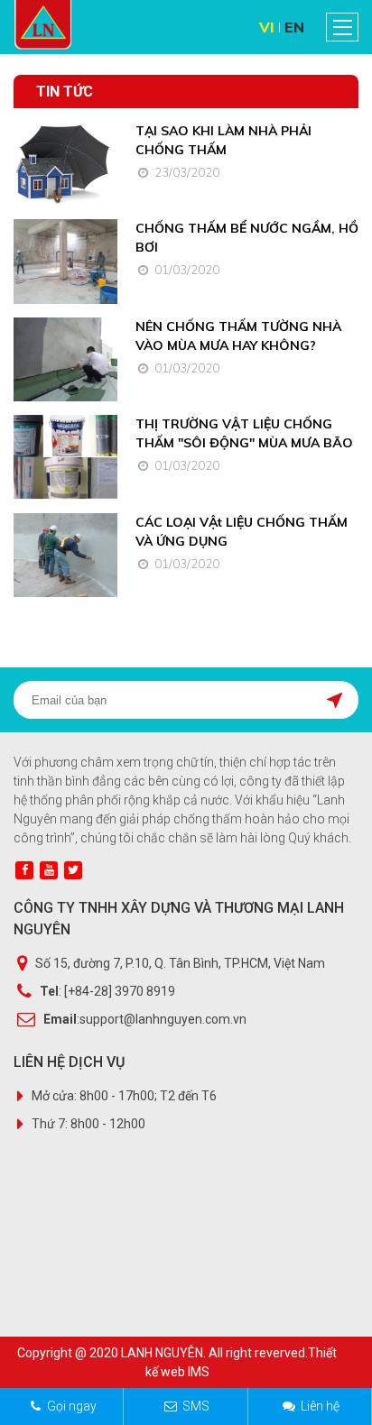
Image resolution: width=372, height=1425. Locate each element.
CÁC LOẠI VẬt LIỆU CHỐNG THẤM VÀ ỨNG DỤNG (241, 531)
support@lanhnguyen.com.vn (162, 1019)
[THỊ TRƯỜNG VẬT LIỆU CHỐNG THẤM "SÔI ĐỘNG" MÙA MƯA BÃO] (65, 457)
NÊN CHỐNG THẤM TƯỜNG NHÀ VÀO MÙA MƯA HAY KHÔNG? (238, 336)
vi (266, 27)
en (294, 27)
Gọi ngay (72, 1406)
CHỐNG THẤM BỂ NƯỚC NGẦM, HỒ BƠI (246, 237)
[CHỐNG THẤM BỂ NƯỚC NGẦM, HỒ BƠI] (65, 261)
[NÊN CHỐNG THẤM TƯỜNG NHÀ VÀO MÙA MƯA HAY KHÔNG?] (65, 359)
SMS (195, 1406)
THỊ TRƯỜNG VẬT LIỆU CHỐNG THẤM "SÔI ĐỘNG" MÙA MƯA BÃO (244, 433)
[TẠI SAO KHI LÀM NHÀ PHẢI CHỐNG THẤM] (65, 164)
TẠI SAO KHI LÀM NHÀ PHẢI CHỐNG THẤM (223, 140)
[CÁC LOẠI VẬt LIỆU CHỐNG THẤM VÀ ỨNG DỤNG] (65, 555)
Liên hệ (320, 1406)
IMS (198, 1372)
